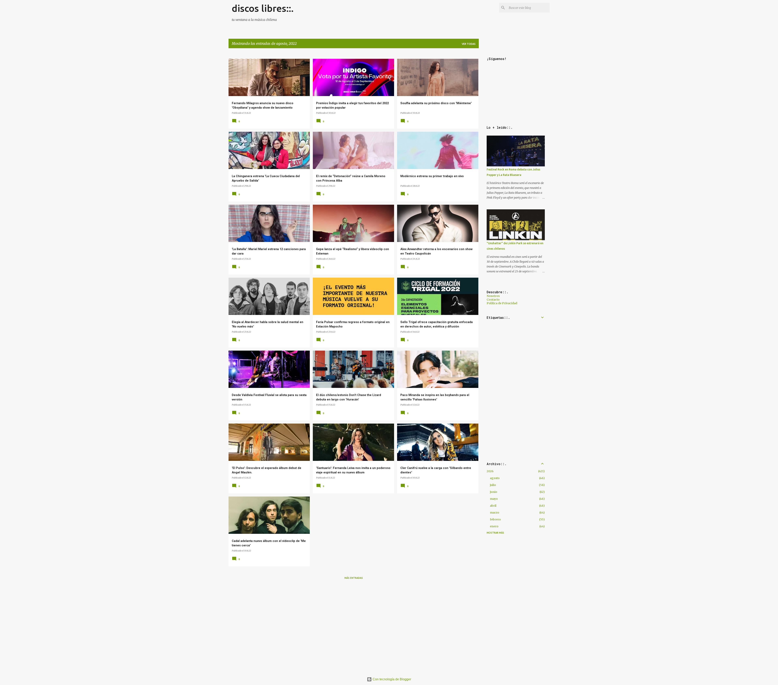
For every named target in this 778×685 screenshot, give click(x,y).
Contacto (493, 299)
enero (494, 526)
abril (493, 505)
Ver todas (469, 44)
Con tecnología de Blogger (391, 679)
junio (493, 492)
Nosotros (493, 296)
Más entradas (353, 578)
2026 (490, 471)
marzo (494, 512)
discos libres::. (263, 8)
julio (493, 485)
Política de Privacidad (502, 303)
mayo (494, 499)
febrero (495, 519)
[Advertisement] (350, 611)
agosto (495, 478)
